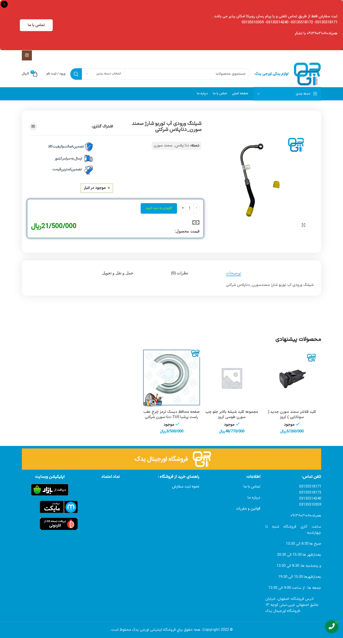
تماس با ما (36, 25)
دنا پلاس (182, 145)
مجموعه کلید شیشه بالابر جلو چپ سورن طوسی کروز (231, 414)
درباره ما (254, 498)
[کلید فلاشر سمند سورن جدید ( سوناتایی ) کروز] (291, 378)
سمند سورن (163, 145)
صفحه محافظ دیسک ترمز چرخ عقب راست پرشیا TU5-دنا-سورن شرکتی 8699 (171, 417)
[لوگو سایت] (307, 74)
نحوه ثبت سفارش (185, 487)
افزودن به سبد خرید (159, 208)
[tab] (233, 273)
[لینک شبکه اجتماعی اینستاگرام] (27, 55)
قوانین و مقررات (248, 509)
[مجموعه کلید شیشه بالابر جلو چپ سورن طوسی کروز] (231, 378)
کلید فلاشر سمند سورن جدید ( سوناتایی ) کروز (292, 414)
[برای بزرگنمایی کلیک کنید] (303, 225)
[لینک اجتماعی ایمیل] (33, 126)
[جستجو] (76, 74)
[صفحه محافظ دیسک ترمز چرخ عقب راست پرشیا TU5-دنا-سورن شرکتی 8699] (171, 378)
